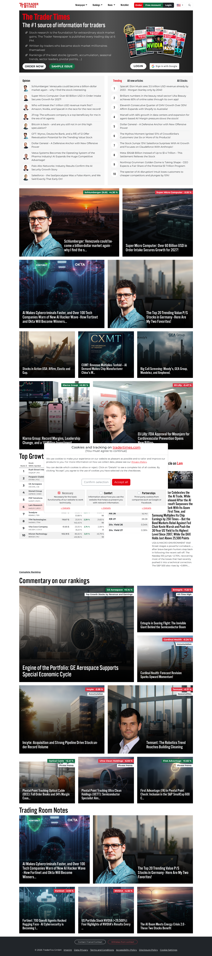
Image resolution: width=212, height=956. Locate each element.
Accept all (121, 482)
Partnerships (149, 493)
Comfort (108, 493)
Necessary (67, 493)
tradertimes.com (126, 447)
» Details (65, 508)
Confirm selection (96, 482)
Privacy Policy (139, 462)
